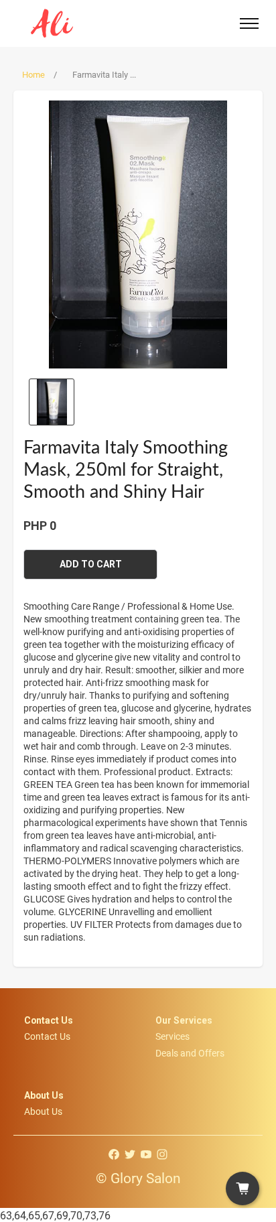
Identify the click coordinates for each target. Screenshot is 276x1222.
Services (172, 1036)
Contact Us (47, 1036)
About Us (43, 1111)
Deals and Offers (189, 1052)
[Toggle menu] (249, 23)
